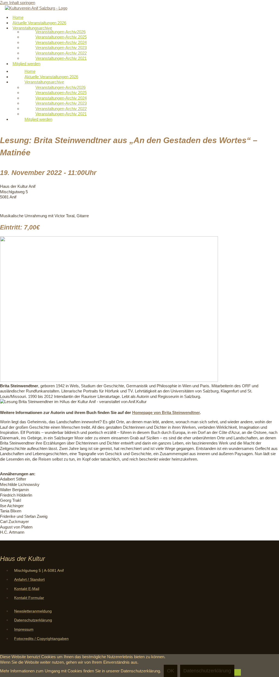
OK (170, 670)
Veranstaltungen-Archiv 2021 (61, 58)
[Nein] (237, 672)
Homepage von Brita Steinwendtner (166, 412)
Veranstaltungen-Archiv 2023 (61, 47)
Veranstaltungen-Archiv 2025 (61, 37)
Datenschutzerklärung (207, 670)
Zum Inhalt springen (17, 2)
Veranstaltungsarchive (32, 28)
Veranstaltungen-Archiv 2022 (61, 53)
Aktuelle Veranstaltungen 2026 (51, 76)
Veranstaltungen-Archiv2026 (60, 31)
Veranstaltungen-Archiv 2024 (61, 42)
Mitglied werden (26, 63)
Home (30, 71)
